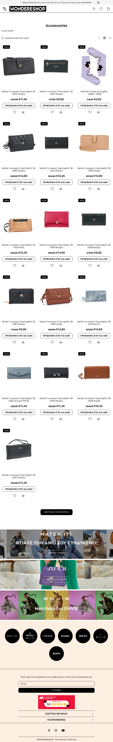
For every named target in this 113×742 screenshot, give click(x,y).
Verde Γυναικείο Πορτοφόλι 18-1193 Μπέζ (19, 246)
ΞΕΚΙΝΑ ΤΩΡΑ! (56, 553)
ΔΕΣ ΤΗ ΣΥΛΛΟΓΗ (56, 579)
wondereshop (27, 9)
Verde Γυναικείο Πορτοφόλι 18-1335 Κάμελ (94, 169)
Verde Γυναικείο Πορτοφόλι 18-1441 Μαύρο (56, 169)
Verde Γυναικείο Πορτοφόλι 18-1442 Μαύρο (56, 92)
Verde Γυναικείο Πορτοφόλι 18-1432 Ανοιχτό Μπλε (19, 399)
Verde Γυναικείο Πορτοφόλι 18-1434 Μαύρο (56, 399)
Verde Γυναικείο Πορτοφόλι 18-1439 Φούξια (56, 246)
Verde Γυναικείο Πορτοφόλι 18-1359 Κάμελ (94, 399)
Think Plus (71, 740)
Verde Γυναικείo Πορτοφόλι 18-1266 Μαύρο (19, 169)
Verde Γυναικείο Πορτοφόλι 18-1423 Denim (94, 323)
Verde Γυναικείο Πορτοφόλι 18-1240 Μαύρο (19, 476)
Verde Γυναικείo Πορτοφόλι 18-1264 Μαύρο (19, 92)
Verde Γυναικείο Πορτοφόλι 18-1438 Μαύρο (94, 246)
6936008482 (86, 2)
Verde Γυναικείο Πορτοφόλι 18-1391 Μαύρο (19, 323)
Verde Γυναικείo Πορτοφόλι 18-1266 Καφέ (56, 323)
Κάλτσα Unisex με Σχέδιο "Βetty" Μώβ (94, 92)
